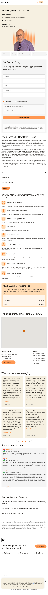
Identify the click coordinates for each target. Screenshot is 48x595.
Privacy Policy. (8, 128)
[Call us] (37, 2)
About (14, 54)
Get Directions (7, 362)
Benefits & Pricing (24, 54)
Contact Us (4, 572)
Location (35, 54)
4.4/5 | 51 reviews (8, 20)
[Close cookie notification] (42, 580)
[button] (24, 331)
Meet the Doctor (9, 101)
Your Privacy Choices (29, 583)
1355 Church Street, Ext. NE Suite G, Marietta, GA (15, 17)
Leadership (4, 563)
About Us (4, 560)
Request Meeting (24, 117)
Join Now (6, 54)
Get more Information (22, 101)
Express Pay (4, 575)
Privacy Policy (28, 584)
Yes (8, 110)
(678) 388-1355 (7, 358)
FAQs (3, 557)
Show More (6, 401)
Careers (3, 569)
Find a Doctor (40, 546)
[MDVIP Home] (6, 2)
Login (41, 2)
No (16, 110)
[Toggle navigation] (45, 2)
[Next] (29, 441)
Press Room (4, 566)
